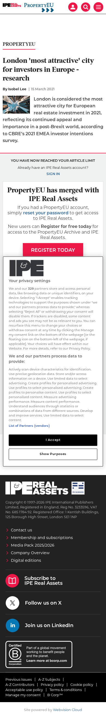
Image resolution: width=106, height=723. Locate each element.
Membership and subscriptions (42, 537)
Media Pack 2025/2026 (32, 545)
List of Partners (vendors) (29, 426)
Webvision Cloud (67, 710)
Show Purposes (53, 454)
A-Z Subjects (49, 679)
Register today (53, 250)
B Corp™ (55, 695)
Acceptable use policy (24, 690)
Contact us (21, 530)
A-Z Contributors (19, 685)
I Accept (53, 440)
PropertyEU (19, 44)
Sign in (53, 174)
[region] (53, 361)
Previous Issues (18, 679)
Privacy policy (52, 685)
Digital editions (26, 560)
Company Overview (30, 552)
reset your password (45, 212)
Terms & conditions (65, 690)
